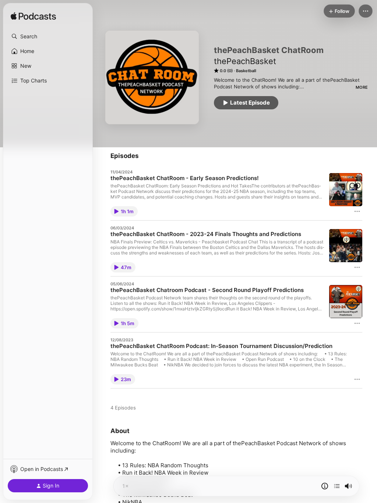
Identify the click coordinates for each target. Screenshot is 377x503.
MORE (362, 87)
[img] (33, 16)
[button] (48, 36)
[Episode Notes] (324, 486)
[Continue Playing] (336, 486)
